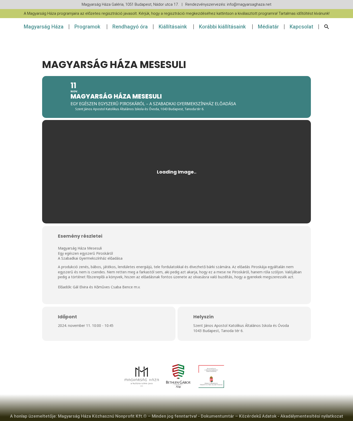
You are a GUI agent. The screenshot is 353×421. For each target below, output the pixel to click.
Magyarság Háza (44, 27)
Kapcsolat (301, 27)
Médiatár (268, 27)
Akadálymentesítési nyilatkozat (311, 416)
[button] (326, 27)
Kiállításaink (173, 27)
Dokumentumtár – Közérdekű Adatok (239, 416)
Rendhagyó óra (130, 27)
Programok (87, 27)
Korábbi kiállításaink (222, 27)
